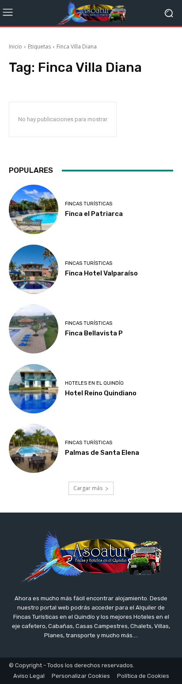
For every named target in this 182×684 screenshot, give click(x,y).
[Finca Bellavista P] (33, 329)
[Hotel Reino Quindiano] (33, 388)
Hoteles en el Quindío (94, 383)
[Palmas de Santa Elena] (33, 448)
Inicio (15, 46)
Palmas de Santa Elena (102, 453)
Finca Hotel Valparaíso (101, 273)
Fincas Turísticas (88, 203)
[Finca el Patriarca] (33, 209)
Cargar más (87, 488)
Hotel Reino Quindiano (100, 393)
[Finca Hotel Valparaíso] (33, 269)
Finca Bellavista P (94, 333)
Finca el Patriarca (94, 214)
